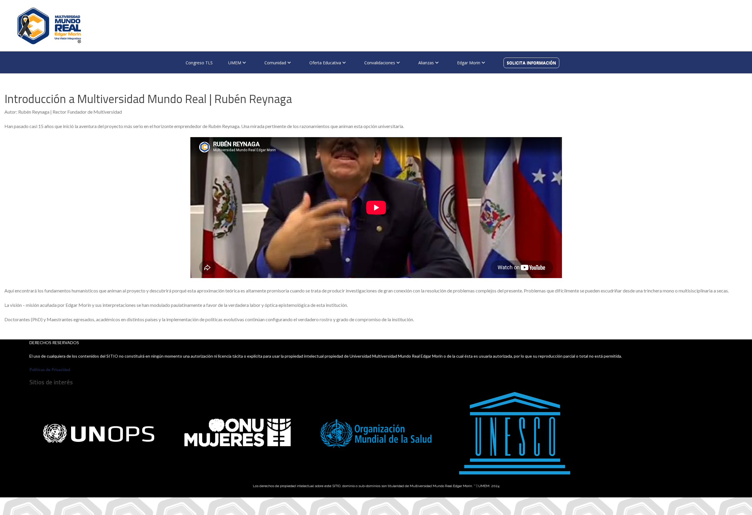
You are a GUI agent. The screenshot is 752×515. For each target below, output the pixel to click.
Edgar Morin (469, 62)
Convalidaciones (380, 62)
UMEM (235, 62)
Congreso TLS (199, 62)
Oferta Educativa (325, 62)
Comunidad (275, 62)
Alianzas (426, 62)
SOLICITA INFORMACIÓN (531, 62)
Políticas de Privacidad (49, 369)
